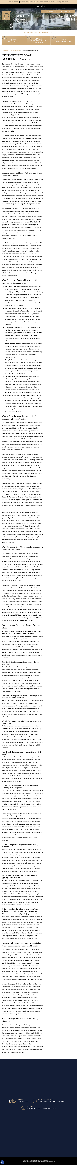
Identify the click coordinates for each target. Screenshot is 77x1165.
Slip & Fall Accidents (59, 75)
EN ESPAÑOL (40, 6)
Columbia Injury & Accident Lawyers (11, 50)
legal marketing (37, 1161)
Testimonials (48, 2)
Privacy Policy (38, 1152)
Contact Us (64, 2)
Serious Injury (56, 84)
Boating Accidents (58, 102)
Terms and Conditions (52, 1152)
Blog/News (56, 2)
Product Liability (58, 134)
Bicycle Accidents (58, 107)
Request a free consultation (58, 12)
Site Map (21, 1152)
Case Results (40, 2)
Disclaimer (28, 1152)
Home (11, 2)
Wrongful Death (58, 98)
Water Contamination (60, 120)
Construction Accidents (61, 93)
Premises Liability (58, 125)
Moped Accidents (58, 111)
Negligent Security (58, 129)
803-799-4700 (67, 15)
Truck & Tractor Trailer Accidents (60, 70)
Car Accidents (56, 64)
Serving (32, 2)
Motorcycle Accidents (60, 80)
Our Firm (16, 2)
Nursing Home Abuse (59, 116)
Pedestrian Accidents (59, 89)
